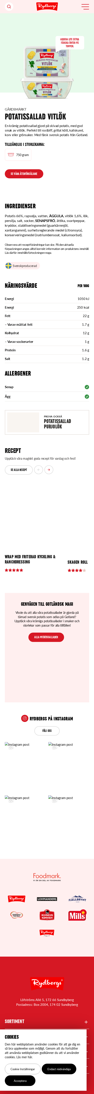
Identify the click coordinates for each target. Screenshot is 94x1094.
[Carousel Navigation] (43, 470)
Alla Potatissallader (46, 637)
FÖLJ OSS (47, 731)
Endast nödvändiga (59, 1069)
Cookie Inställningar (22, 1069)
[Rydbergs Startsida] (47, 984)
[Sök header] (9, 6)
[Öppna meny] (85, 7)
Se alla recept (19, 470)
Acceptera (20, 1081)
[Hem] (47, 6)
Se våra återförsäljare (24, 174)
